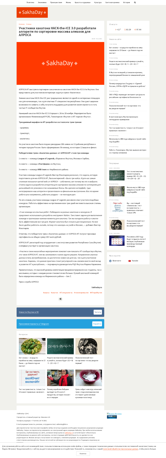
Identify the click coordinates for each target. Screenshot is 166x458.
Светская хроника (112, 2)
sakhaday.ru (69, 433)
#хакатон (54, 293)
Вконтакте (117, 261)
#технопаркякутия (81, 293)
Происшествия (56, 2)
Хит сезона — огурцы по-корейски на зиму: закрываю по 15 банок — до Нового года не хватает (126, 50)
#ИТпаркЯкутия (96, 293)
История (126, 2)
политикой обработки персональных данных (120, 449)
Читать (98, 312)
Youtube (135, 261)
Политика (30, 2)
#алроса (46, 293)
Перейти (97, 323)
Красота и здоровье (83, 2)
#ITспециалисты (66, 293)
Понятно (83, 454)
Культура (98, 2)
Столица (29, 24)
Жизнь (68, 2)
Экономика (42, 2)
